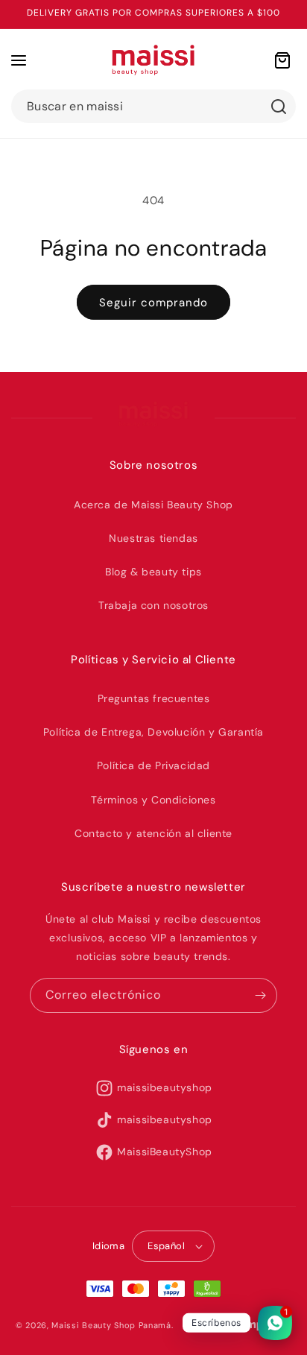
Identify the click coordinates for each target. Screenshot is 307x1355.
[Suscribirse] (260, 995)
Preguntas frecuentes (154, 698)
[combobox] (153, 106)
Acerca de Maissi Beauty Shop (153, 504)
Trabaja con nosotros (153, 605)
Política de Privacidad (153, 765)
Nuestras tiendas (153, 538)
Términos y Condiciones (153, 799)
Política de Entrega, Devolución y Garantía (153, 732)
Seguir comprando (153, 302)
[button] (18, 60)
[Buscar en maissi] (278, 106)
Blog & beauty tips (153, 571)
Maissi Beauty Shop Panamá (111, 1325)
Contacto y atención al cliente (153, 833)
